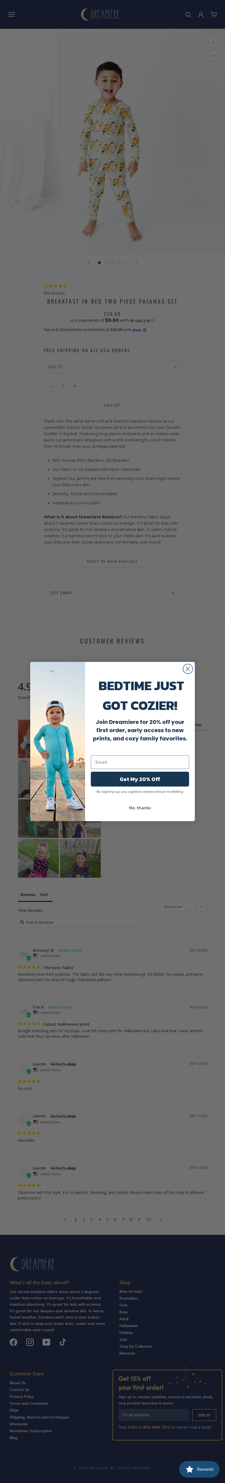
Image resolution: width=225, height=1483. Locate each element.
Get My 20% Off (140, 779)
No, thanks (140, 807)
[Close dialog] (188, 669)
